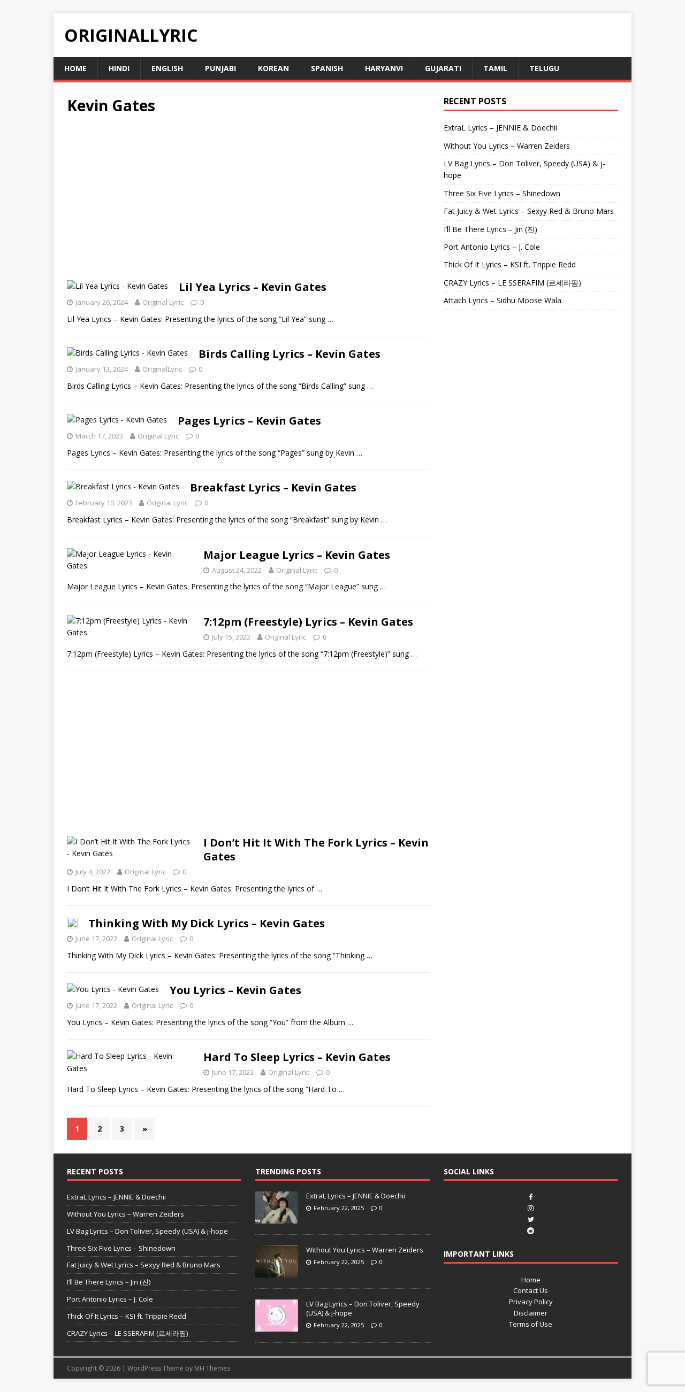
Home (75, 68)
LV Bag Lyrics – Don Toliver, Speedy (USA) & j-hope (147, 1231)
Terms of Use (530, 1324)
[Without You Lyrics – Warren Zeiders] (276, 1271)
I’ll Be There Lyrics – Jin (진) (490, 229)
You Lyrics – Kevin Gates (235, 990)
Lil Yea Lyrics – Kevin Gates (252, 287)
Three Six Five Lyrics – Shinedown (502, 193)
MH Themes (212, 1368)
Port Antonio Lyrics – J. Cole (492, 247)
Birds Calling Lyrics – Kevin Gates (289, 354)
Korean (273, 68)
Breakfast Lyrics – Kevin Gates (273, 487)
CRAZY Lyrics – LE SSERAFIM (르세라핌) (512, 283)
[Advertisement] (248, 201)
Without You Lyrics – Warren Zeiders (507, 146)
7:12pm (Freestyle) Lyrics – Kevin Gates (308, 621)
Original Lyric (163, 302)
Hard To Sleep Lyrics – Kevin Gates (297, 1057)
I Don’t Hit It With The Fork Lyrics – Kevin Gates (316, 849)
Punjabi (220, 68)
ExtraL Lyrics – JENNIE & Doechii (500, 127)
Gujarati (443, 68)
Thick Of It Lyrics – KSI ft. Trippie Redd (510, 264)
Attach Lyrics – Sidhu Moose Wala (502, 300)
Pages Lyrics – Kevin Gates (249, 420)
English (167, 68)
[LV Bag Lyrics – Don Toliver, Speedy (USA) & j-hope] (276, 1326)
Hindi (119, 68)
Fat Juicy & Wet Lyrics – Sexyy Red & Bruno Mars (529, 211)
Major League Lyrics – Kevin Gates (296, 555)
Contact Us (530, 1290)
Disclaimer (530, 1313)
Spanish (327, 68)
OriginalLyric (162, 369)
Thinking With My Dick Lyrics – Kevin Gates (206, 923)
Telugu (544, 68)
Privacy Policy (531, 1301)
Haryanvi (384, 68)
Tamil (495, 68)
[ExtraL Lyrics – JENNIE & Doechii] (276, 1217)
